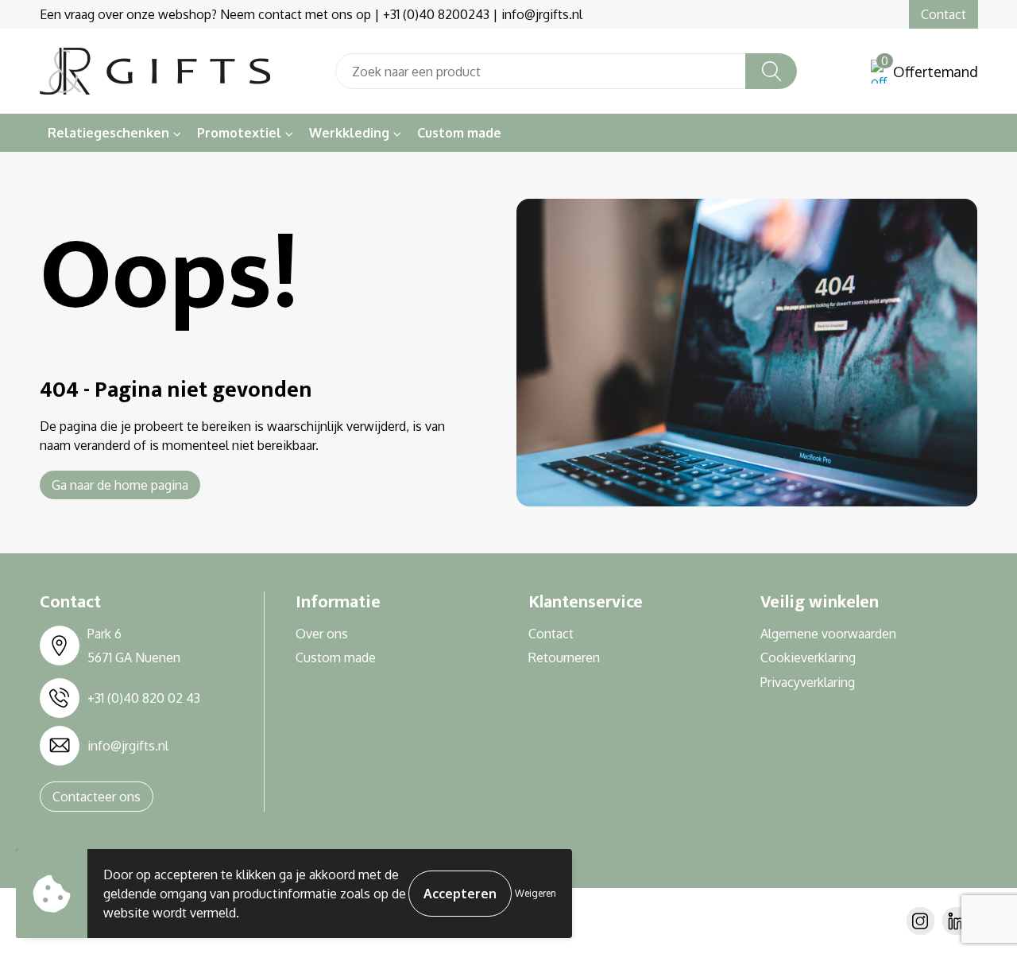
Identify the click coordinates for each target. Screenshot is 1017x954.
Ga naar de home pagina (120, 485)
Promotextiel (239, 133)
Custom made (459, 133)
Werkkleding (349, 133)
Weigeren (535, 893)
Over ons (322, 634)
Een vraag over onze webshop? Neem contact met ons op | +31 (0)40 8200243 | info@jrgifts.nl (311, 14)
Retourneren (564, 657)
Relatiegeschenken (108, 133)
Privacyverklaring (807, 682)
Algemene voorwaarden (828, 634)
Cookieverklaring (808, 657)
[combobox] (540, 71)
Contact (943, 14)
